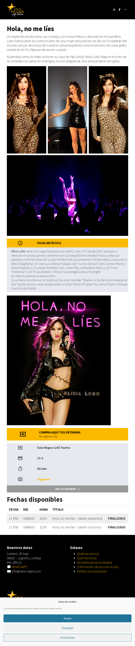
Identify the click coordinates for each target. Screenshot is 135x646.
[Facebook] (120, 9)
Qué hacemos (87, 558)
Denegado (67, 628)
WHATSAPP (19, 567)
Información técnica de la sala (97, 567)
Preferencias (67, 637)
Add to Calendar (65, 489)
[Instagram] (114, 9)
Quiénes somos (88, 554)
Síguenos (43, 479)
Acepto (68, 618)
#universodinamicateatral (94, 562)
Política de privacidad (92, 571)
